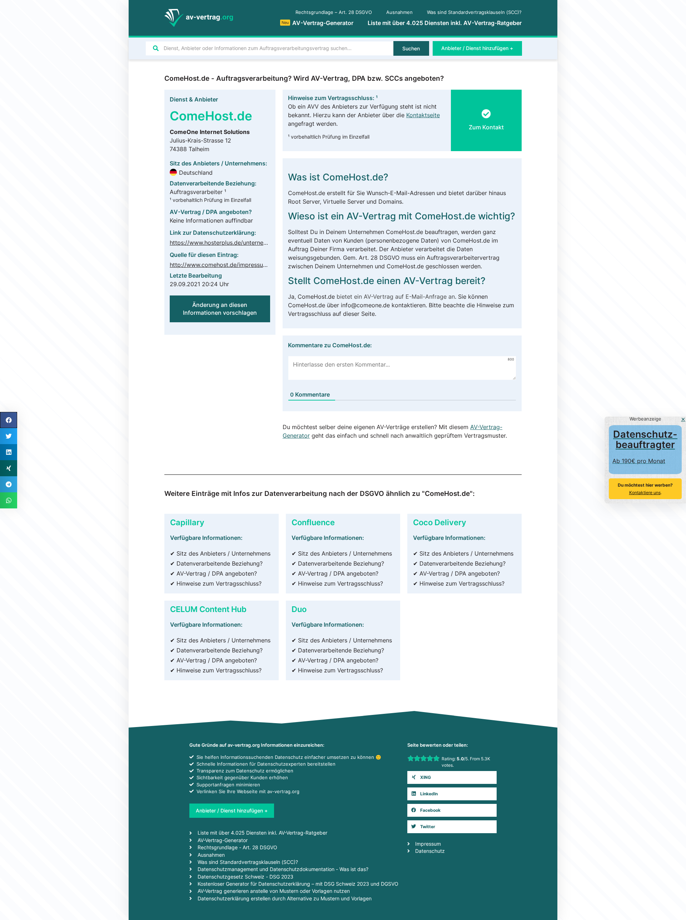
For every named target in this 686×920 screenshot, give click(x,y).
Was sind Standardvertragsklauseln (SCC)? (474, 12)
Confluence (313, 522)
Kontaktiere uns (645, 492)
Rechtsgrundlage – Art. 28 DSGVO (333, 12)
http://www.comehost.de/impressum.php (225, 264)
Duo (299, 609)
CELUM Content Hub (208, 609)
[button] (486, 123)
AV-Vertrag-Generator (317, 22)
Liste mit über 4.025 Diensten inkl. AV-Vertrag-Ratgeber (445, 22)
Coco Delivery (439, 522)
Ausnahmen (399, 12)
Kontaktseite (423, 115)
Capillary (187, 522)
